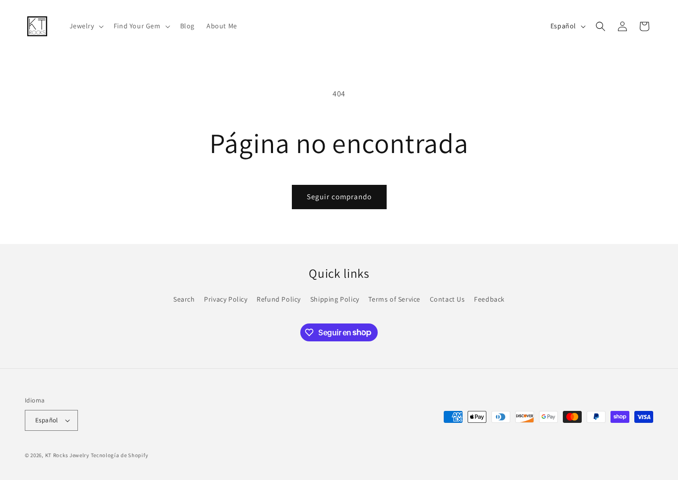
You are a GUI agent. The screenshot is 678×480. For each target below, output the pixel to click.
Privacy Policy (225, 299)
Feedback (489, 299)
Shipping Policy (334, 299)
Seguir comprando (339, 196)
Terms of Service (394, 299)
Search (184, 299)
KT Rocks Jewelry (67, 455)
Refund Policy (279, 299)
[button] (86, 25)
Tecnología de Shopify (119, 455)
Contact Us (447, 299)
